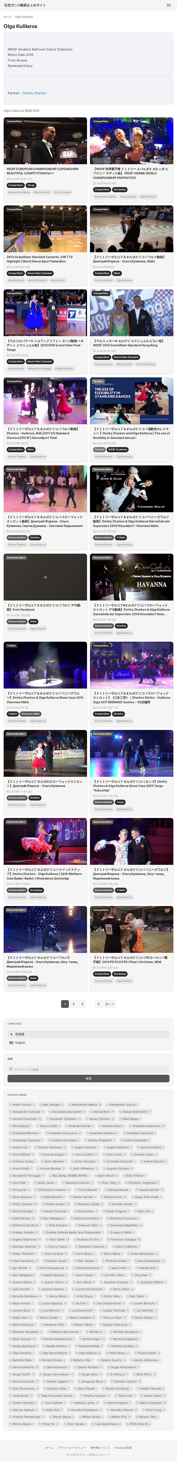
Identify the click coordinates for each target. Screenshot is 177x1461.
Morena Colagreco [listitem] (127, 1339)
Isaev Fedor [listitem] (121, 1268)
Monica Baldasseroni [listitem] (59, 1339)
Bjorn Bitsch (58, 280)
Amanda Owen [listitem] (113, 1126)
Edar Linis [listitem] (145, 1211)
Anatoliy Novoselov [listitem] (65, 1140)
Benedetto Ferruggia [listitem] (28, 1175)
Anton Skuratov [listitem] (86, 1161)
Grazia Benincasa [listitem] (144, 1253)
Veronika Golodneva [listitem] (86, 1410)
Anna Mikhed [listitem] (23, 1154)
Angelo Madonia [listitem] (119, 1147)
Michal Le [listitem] (97, 1331)
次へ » (109, 1004)
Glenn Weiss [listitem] (113, 1253)
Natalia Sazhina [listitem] (58, 1346)
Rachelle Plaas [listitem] (23, 1360)
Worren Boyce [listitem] (23, 1424)
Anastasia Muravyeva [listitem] (65, 1133)
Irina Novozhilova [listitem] (89, 1268)
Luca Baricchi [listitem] (53, 1310)
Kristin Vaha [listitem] (113, 1296)
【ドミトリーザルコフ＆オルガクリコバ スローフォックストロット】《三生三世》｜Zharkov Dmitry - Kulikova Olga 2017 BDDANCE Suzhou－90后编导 (131, 697)
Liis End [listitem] (81, 1303)
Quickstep (120, 189)
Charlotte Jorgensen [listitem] (143, 1182)
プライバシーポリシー (72, 1447)
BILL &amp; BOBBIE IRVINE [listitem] (71, 1175)
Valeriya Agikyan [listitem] (25, 1410)
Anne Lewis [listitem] (116, 1154)
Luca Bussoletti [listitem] (83, 1310)
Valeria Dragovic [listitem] (119, 1402)
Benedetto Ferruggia (39, 368)
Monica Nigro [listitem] (94, 1339)
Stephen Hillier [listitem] (58, 1388)
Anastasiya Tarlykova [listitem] (28, 1140)
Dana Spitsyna (128, 196)
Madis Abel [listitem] (22, 1317)
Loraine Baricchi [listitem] (145, 1303)
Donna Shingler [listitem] (24, 1211)
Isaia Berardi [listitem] (148, 1268)
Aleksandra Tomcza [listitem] (123, 1104)
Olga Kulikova (124, 280)
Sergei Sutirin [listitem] (24, 1374)
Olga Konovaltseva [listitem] (56, 1353)
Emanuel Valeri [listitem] (90, 1225)
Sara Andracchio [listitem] (26, 1367)
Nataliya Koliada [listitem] (91, 1346)
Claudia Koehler (64, 368)
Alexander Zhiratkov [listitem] (65, 1119)
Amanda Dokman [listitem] (81, 1126)
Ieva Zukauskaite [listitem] (151, 1260)
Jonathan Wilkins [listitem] (153, 1282)
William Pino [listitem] (121, 1416)
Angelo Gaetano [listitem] (86, 1147)
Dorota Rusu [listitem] (87, 1211)
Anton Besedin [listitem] (55, 1161)
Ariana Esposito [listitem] (155, 1161)
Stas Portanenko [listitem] (26, 1388)
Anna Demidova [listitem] (152, 1147)
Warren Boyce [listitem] (63, 1416)
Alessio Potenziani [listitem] (27, 1119)
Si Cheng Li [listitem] (119, 1374)
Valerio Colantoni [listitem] (152, 1402)
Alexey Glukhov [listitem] (101, 1119)
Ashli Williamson (37, 280)
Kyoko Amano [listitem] (23, 1303)
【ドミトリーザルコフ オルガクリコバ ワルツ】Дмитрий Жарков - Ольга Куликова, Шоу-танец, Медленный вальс (42, 962)
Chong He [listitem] (21, 1189)
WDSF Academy (117, 449)
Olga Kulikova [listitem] (90, 1353)
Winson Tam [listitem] (148, 1416)
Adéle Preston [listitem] (24, 1104)
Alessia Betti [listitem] (103, 1111)
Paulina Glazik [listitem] (149, 1353)
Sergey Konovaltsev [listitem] (58, 1374)
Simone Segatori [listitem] (60, 1381)
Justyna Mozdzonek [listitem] (90, 1289)
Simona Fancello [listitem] (25, 1381)
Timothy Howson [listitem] (96, 1395)
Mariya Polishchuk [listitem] (117, 1324)
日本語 (16, 1034)
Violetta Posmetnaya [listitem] (28, 1416)
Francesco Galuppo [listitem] (125, 1239)
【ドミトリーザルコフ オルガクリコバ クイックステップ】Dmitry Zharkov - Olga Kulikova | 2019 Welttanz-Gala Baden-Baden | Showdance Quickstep (45, 874)
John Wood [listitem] (85, 1282)
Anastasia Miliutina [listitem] (26, 1133)
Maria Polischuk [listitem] (24, 1324)
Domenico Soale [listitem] (90, 1204)
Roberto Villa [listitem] (83, 1360)
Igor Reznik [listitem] (22, 1268)
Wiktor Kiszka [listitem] (92, 1416)
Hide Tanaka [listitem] (87, 1260)
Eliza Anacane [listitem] (59, 1225)
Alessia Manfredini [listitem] (136, 1111)
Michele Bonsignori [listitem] (127, 1331)
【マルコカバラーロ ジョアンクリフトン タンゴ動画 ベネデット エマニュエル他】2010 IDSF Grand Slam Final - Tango (45, 345)
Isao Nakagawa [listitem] (24, 1275)
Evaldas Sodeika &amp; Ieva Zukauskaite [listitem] (74, 1232)
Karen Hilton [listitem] (123, 1289)
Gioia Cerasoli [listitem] (56, 1253)
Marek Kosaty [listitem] (146, 1317)
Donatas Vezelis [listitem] (124, 1204)
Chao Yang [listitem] (110, 1182)
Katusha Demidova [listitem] (27, 1296)
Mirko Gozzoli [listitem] (24, 1339)
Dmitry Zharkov (34, 93)
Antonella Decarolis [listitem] (121, 1161)
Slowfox (35, 537)
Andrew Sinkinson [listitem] (52, 1147)
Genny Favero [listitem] (59, 1246)
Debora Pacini (41, 192)
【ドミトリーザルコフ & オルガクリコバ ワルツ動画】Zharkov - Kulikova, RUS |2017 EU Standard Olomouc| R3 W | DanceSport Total (43, 433)
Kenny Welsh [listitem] (59, 1296)
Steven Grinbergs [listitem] (118, 1388)
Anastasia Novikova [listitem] (104, 1133)
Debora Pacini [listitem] (115, 1197)
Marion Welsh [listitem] (84, 1324)
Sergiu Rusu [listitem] (92, 1374)
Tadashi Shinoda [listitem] (152, 1388)
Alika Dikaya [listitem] (132, 1119)
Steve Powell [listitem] (87, 1388)
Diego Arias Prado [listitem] (148, 1197)
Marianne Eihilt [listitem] (55, 1324)
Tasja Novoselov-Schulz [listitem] (58, 1395)
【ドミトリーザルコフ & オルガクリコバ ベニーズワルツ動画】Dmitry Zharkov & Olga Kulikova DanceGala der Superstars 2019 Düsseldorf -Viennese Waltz (131, 521)
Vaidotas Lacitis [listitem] (86, 1402)
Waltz (117, 273)
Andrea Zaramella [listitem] (136, 1140)
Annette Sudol (16, 280)
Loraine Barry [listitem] (23, 1310)
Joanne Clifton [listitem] (56, 1282)
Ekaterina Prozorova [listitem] (124, 1218)
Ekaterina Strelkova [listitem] (27, 1225)
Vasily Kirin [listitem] (53, 1410)
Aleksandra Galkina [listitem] (86, 1104)
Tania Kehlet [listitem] (23, 1395)
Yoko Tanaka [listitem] (77, 1424)
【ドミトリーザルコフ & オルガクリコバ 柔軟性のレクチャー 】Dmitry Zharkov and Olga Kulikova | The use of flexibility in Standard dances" (131, 433)
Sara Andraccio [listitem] (58, 1367)
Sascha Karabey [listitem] (90, 1367)
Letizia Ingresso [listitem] (54, 1303)
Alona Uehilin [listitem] (50, 1126)
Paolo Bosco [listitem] (119, 1353)
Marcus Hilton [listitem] (114, 1317)
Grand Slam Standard (39, 273)
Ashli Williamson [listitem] (85, 1168)
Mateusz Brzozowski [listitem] (66, 1331)
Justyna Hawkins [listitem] (54, 1289)
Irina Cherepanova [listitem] (54, 1268)
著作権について (100, 1447)
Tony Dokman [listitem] (55, 1402)
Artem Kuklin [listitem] (22, 1168)
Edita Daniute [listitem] (24, 1218)
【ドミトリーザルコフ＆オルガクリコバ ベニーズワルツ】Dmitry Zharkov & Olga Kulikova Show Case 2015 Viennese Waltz (45, 697)
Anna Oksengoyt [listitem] (54, 1154)
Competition (15, 185)
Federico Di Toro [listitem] (89, 1239)
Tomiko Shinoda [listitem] (24, 1402)
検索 (88, 1078)
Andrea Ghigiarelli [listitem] (101, 1140)
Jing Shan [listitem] (142, 1275)
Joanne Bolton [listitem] (24, 1282)
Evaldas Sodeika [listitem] (25, 1232)
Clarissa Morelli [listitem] (119, 1189)
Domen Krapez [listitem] (57, 1204)
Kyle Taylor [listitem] (138, 1296)
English (17, 1042)
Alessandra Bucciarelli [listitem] (68, 1111)
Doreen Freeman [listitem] (56, 1211)
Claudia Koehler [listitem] (151, 1189)
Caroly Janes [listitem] (47, 1182)
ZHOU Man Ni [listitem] (139, 1424)
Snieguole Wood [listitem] (93, 1381)
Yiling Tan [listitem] (50, 1424)
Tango (31, 185)
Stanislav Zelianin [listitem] (127, 1381)
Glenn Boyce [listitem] (85, 1253)
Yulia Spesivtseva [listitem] (108, 1424)
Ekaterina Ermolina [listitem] (87, 1218)
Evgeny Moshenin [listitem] (27, 1239)
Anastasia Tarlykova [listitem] (141, 1133)
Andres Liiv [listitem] (21, 1147)
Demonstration (17, 537)
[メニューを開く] (169, 5)
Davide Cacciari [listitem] (84, 1197)
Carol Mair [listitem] (20, 1182)
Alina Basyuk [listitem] (22, 1126)
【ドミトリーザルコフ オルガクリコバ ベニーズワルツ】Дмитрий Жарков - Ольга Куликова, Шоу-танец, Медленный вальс (131, 874)
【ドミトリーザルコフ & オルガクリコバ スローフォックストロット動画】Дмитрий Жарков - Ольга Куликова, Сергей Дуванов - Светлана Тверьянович (45, 521)
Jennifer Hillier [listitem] (115, 1275)
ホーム (7, 16)
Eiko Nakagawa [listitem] (54, 1218)
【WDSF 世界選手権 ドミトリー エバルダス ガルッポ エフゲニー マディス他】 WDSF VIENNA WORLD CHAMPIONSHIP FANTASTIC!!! (130, 173)
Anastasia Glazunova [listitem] (148, 1126)
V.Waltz (121, 537)
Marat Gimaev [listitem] (50, 1317)
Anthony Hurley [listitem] (24, 1161)
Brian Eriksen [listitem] (136, 1175)
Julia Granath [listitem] (23, 1289)
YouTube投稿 (123, 1447)
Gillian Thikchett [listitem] (24, 1253)
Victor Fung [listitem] (155, 1410)
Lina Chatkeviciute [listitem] (110, 1303)
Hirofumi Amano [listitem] (118, 1260)
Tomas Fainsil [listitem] (154, 1395)
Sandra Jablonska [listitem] (147, 1360)
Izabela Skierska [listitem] (55, 1275)
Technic (99, 449)
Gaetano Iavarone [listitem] (26, 1246)
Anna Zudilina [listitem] (86, 1154)
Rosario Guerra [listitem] (113, 1360)
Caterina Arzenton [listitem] (79, 1182)
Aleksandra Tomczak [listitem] (28, 1111)
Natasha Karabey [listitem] (124, 1346)
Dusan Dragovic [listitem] (118, 1211)
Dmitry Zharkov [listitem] (25, 1204)
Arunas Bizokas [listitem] (52, 1168)
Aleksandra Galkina (19, 192)
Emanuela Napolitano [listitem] (126, 1225)
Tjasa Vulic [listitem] (126, 1395)
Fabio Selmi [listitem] (59, 1239)
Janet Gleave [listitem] (86, 1275)
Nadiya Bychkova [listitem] (25, 1346)
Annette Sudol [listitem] (146, 1154)
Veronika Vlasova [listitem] (123, 1410)
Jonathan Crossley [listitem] (117, 1282)
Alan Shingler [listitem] (53, 1104)
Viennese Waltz (30, 713)
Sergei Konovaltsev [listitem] (125, 1367)
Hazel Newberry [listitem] (25, 1260)
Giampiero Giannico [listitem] (92, 1246)
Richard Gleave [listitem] (53, 1360)
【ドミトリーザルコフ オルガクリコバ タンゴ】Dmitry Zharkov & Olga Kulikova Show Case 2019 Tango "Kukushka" (130, 786)
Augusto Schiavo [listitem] (119, 1168)
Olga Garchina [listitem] (23, 1353)
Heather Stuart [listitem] (57, 1260)
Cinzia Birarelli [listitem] (89, 1189)
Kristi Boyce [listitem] (86, 1296)
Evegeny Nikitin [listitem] (123, 1232)
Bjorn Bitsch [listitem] (108, 1175)
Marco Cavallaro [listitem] (82, 1317)
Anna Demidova (103, 364)
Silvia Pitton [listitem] (146, 1374)
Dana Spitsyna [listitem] (24, 1197)
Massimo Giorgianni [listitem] (28, 1331)
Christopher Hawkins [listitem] (54, 1189)
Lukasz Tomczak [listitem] (115, 1310)
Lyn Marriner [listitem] (147, 1310)
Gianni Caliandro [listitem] (127, 1246)
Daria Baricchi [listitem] (54, 1197)
